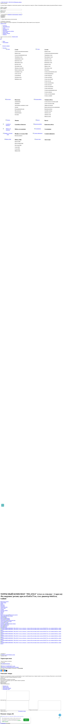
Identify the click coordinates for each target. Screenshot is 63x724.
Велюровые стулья (48, 62)
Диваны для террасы (49, 105)
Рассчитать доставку (14, 667)
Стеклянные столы (18, 71)
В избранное (3, 723)
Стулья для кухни (48, 84)
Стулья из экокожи (48, 92)
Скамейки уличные (48, 110)
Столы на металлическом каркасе (21, 51)
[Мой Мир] (4, 670)
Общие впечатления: (33, 709)
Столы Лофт (17, 147)
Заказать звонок (18, 2)
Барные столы (17, 53)
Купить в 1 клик (11, 666)
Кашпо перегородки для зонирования (52, 107)
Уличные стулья (48, 114)
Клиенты (5, 25)
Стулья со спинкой (48, 95)
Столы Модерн (18, 75)
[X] (6, 670)
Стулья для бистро (48, 75)
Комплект (2, 618)
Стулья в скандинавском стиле (51, 71)
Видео (1, 627)
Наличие (2, 624)
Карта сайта (5, 32)
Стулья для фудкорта (49, 88)
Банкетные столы (18, 60)
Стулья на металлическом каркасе (51, 53)
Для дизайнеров (6, 26)
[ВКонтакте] (1, 670)
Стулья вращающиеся (49, 73)
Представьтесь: (3, 711)
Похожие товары (4, 623)
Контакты (5, 30)
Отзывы (2, 622)
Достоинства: (3, 700)
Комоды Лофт (17, 141)
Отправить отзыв (22, 711)
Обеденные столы (18, 66)
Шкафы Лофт (17, 150)
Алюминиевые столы (19, 58)
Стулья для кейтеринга (49, 82)
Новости (5, 34)
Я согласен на (12, 14)
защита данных (5, 721)
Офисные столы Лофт (19, 68)
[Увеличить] (30, 628)
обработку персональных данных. (15, 14)
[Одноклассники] (3, 670)
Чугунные (17, 114)
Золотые (16, 107)
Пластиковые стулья (49, 56)
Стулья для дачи (48, 80)
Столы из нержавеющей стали (21, 55)
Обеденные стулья (48, 68)
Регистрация (5, 42)
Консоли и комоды (18, 135)
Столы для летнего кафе (49, 103)
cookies (18, 720)
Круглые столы (18, 64)
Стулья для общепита (49, 86)
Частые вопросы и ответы (8, 31)
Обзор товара (3, 615)
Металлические (18, 110)
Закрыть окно (3, 23)
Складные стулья (48, 58)
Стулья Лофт (17, 148)
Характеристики (3, 620)
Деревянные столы (18, 56)
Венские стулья (48, 64)
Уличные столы (48, 112)
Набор (1, 617)
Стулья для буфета (48, 77)
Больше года (5, 685)
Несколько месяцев (7, 688)
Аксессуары (3, 621)
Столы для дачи (18, 73)
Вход (4, 41)
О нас (4, 27)
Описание (2, 619)
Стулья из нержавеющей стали (51, 90)
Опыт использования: (5, 683)
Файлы (1, 625)
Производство (6, 28)
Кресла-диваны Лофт (19, 143)
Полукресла (47, 69)
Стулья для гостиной (49, 79)
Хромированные (18, 112)
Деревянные (17, 103)
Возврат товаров (6, 33)
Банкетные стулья (48, 60)
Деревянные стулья (48, 55)
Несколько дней (6, 689)
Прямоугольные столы (19, 69)
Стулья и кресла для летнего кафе (51, 101)
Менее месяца (6, 687)
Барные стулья (47, 51)
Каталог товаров (6, 45)
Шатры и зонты (48, 116)
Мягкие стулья (47, 66)
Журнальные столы (18, 62)
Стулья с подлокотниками (50, 93)
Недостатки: (3, 709)
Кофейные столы (18, 79)
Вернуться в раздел (4, 614)
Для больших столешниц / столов (21, 105)
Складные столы (18, 77)
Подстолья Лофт (18, 145)
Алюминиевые (18, 101)
